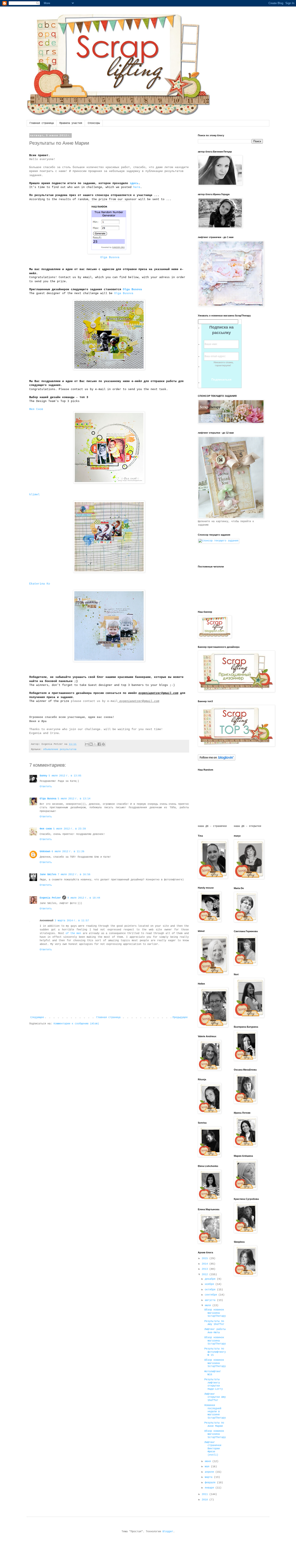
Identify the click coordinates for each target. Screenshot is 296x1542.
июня (208, 1461)
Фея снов (46, 828)
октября (211, 1289)
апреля (210, 1472)
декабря (211, 1279)
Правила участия (70, 123)
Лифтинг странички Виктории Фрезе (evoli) (212, 1448)
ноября (210, 1284)
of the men (73, 933)
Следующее (37, 1017)
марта (209, 1477)
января (210, 1487)
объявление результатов (59, 749)
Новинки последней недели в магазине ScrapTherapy (215, 1411)
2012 (205, 1274)
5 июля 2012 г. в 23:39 (69, 828)
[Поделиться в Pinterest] (103, 744)
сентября (211, 1294)
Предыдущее (180, 1017)
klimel (34, 494)
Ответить (46, 786)
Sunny (43, 775)
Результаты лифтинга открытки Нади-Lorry (213, 1384)
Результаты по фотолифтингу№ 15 (215, 1352)
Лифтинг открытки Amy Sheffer (215, 1397)
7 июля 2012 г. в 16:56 (74, 874)
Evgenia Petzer (50, 897)
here (136, 187)
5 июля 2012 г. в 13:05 (65, 775)
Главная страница (41, 123)
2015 (205, 1258)
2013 (205, 1269)
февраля (211, 1482)
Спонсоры (94, 123)
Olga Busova (109, 257)
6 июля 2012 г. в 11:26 (68, 851)
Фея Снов (36, 409)
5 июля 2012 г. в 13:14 (74, 798)
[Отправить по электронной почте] (87, 744)
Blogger (168, 1531)
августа (211, 1300)
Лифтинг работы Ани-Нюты (215, 1331)
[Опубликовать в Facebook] (99, 744)
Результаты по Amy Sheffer (214, 1323)
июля (208, 1305)
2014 (205, 1263)
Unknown (45, 851)
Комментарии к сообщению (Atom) (76, 1023)
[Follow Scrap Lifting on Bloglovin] (216, 759)
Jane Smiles (48, 874)
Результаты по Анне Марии (214, 1424)
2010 (205, 1499)
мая (208, 1466)
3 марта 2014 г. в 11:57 (72, 920)
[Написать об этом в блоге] (91, 744)
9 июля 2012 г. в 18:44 (83, 897)
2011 (205, 1494)
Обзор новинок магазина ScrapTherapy (215, 1313)
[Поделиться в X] (95, 744)
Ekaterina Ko (39, 583)
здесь (134, 183)
